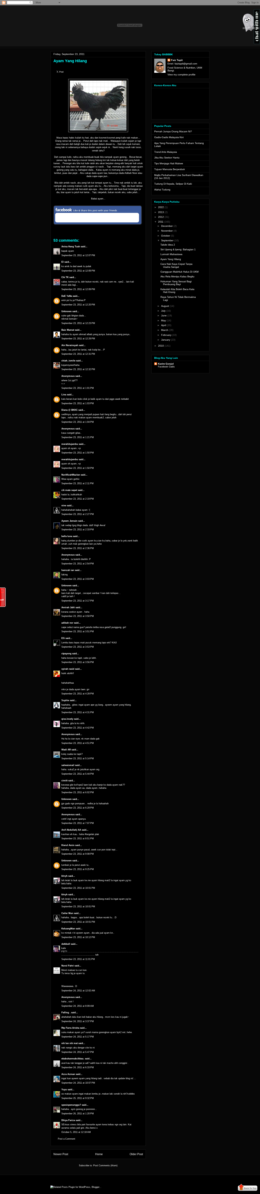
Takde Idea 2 (167, 244)
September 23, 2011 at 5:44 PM (77, 774)
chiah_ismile (68, 360)
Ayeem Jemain (69, 521)
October (165, 235)
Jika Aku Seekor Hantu (167, 157)
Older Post (136, 1154)
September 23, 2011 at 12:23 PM (78, 323)
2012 (161, 217)
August (165, 306)
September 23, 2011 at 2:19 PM (77, 498)
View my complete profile (181, 74)
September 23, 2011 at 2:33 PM (77, 529)
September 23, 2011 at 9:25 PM (77, 869)
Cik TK (65, 277)
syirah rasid (67, 669)
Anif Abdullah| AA (71, 830)
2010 (161, 345)
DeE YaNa (66, 296)
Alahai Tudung (162, 189)
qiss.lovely (67, 719)
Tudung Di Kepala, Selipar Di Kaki (173, 183)
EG (63, 638)
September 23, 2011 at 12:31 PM (78, 354)
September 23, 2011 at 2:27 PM (77, 514)
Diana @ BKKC (69, 410)
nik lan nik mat (69, 1043)
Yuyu (64, 1089)
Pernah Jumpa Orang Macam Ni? (173, 131)
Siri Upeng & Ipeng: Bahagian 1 (178, 249)
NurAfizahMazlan (70, 474)
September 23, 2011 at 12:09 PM (78, 270)
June (164, 315)
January (165, 339)
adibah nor (67, 622)
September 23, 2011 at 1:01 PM (77, 388)
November (167, 230)
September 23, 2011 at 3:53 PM (77, 646)
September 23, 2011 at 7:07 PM (77, 823)
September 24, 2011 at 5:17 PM (77, 1036)
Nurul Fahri (67, 965)
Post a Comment (66, 1138)
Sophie (65, 700)
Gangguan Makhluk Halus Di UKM (179, 271)
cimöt (64, 780)
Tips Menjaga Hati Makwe (168, 163)
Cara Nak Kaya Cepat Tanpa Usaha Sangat (176, 265)
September (167, 240)
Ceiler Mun (67, 913)
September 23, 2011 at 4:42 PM (77, 727)
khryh (64, 876)
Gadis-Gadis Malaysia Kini (169, 137)
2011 (160, 221)
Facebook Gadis (166, 366)
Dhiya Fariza (68, 1120)
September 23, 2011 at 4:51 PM (77, 743)
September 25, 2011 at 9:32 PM (77, 1098)
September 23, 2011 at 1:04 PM (77, 422)
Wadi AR (66, 749)
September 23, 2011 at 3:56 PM (77, 662)
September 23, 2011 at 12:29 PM (78, 338)
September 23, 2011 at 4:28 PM (77, 693)
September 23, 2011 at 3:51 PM (77, 631)
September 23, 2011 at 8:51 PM (77, 838)
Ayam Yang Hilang (70, 61)
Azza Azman (68, 1074)
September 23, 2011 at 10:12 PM (78, 937)
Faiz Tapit (177, 60)
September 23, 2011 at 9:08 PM (77, 854)
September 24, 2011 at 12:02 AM (78, 990)
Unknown (66, 311)
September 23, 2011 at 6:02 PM (77, 792)
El (62, 262)
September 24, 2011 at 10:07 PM (78, 1082)
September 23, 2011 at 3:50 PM (77, 616)
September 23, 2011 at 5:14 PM (77, 758)
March (164, 330)
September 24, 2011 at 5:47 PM (77, 1052)
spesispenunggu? (71, 1105)
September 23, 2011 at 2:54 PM (77, 563)
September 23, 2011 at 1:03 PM (77, 403)
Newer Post (60, 1154)
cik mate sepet (69, 490)
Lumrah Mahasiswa (171, 254)
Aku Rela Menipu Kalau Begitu (177, 276)
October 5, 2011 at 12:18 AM (76, 1132)
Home (99, 1154)
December (167, 226)
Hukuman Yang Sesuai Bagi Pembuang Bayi (176, 283)
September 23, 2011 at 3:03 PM (77, 579)
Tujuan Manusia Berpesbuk (169, 169)
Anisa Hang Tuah (70, 246)
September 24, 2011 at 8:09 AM (77, 1006)
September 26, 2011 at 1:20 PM (77, 1113)
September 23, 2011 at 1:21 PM (77, 437)
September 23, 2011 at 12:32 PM (78, 369)
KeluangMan (68, 928)
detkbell (65, 944)
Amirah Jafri (68, 607)
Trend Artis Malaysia (165, 152)
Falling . (65, 1012)
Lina (63, 394)
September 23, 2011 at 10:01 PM (78, 888)
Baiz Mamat (67, 330)
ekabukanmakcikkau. (72, 1058)
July (163, 310)
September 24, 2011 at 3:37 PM (77, 1021)
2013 (161, 212)
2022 (161, 207)
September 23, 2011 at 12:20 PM (78, 304)
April (163, 325)
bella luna (66, 536)
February (166, 335)
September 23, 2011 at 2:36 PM (77, 548)
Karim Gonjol (166, 363)
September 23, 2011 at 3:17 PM (77, 600)
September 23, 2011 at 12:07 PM (78, 255)
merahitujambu (69, 444)
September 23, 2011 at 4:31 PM (77, 712)
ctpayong (66, 653)
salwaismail (67, 765)
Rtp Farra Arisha (70, 1028)
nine (63, 505)
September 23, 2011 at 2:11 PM (77, 483)
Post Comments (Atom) (105, 1165)
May (163, 320)
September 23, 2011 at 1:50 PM (77, 452)
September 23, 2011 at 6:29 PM (77, 807)
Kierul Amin (67, 845)
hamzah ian (67, 570)
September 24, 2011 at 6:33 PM (77, 1067)
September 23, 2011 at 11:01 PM (78, 959)
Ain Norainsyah (69, 345)
